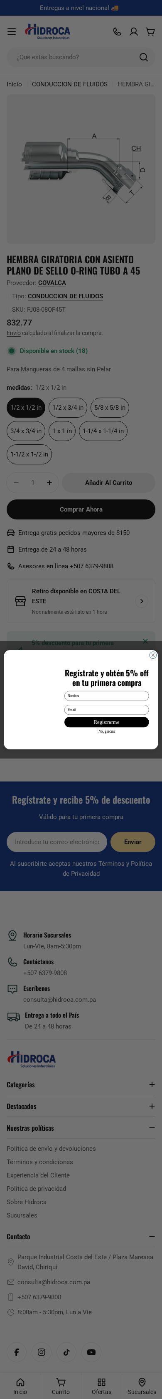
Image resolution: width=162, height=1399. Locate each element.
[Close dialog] (153, 654)
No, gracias (106, 731)
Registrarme (106, 722)
